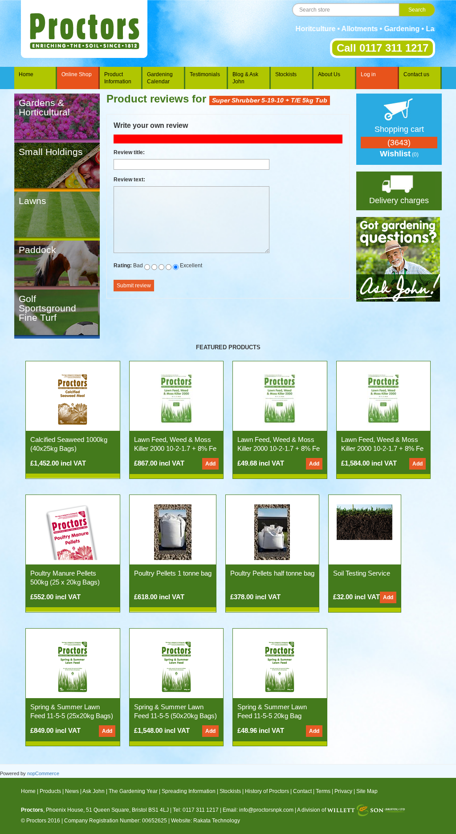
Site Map (367, 791)
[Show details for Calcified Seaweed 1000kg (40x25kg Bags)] (72, 398)
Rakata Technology (216, 821)
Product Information (117, 78)
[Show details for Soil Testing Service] (364, 522)
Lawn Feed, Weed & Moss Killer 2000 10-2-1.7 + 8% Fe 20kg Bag (278, 448)
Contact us (416, 74)
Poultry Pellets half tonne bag (272, 573)
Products (50, 791)
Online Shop (76, 74)
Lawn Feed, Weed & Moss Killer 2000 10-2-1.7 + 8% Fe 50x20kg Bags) (382, 448)
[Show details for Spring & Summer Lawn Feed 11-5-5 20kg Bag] (279, 665)
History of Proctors (267, 791)
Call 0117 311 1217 (382, 48)
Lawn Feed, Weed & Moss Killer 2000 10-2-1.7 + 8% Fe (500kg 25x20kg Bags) (175, 448)
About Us (329, 74)
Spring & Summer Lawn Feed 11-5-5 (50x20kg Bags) (175, 711)
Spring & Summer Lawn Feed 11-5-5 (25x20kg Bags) (71, 711)
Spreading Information (189, 791)
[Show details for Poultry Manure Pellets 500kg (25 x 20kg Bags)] (73, 532)
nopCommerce (43, 773)
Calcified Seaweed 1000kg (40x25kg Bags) (68, 444)
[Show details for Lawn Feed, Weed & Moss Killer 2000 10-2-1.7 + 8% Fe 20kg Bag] (279, 398)
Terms (323, 791)
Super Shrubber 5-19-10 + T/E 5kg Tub (269, 100)
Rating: (123, 265)
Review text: (129, 179)
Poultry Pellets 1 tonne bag (173, 573)
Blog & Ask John (245, 78)
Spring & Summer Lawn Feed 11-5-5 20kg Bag (272, 711)
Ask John (93, 791)
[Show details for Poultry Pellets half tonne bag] (272, 532)
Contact (302, 791)
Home (26, 74)
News (72, 791)
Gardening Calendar (160, 78)
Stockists (286, 74)
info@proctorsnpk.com (266, 810)
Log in (368, 74)
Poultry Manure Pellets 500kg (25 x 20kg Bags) (65, 577)
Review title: (129, 152)
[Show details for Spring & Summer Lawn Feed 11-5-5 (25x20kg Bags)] (72, 665)
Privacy (343, 791)
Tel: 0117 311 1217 (196, 810)
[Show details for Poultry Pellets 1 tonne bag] (173, 532)
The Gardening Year (133, 791)
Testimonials (205, 74)
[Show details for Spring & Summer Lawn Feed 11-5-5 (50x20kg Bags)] (176, 665)
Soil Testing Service (361, 573)
